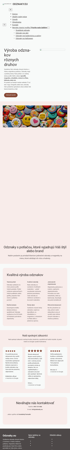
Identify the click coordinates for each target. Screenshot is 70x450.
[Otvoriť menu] (4, 24)
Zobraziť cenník (11, 95)
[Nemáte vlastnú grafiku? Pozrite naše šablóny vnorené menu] (48, 28)
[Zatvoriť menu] (10, 9)
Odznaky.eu (20, 4)
